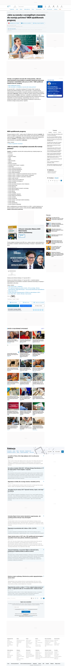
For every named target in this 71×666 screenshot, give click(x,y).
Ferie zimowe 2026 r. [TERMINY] (15, 273)
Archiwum (55, 639)
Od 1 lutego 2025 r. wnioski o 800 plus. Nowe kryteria (19, 280)
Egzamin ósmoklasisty (24, 438)
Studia (17, 437)
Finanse (8, 639)
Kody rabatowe (56, 640)
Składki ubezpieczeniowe (49, 640)
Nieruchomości (49, 9)
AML (45, 632)
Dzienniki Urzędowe (29, 640)
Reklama (52, 650)
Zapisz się (55, 95)
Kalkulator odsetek (38, 641)
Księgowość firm (10, 625)
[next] (43, 584)
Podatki (8, 626)
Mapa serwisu (57, 650)
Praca (27, 631)
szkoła (17, 285)
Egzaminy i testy (28, 437)
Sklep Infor (27, 632)
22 (59, 180)
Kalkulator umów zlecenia (51, 171)
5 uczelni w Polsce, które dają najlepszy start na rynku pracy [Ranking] (54, 135)
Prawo (33, 9)
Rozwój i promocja (10, 641)
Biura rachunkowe (48, 625)
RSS (43, 650)
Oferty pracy (56, 645)
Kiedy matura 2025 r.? (13, 277)
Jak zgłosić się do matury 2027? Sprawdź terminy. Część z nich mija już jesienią (54, 143)
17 (48, 180)
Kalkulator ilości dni (38, 639)
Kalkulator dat (38, 638)
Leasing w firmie (38, 631)
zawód (14, 285)
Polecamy (48, 215)
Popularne (50, 132)
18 (50, 180)
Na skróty (56, 636)
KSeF (60, 9)
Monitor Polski (28, 639)
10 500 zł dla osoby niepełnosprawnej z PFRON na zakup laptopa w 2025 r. (24, 278)
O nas (8, 650)
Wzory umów (56, 641)
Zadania (8, 640)
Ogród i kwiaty (56, 631)
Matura (18, 438)
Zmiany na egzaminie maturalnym (15, 130)
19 (52, 180)
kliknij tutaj (31, 602)
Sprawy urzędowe (29, 630)
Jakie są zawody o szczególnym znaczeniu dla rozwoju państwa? (22, 87)
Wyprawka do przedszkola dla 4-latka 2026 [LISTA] (54, 159)
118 (41, 584)
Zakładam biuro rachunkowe (49, 626)
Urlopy (18, 630)
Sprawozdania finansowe (49, 631)
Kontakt (47, 650)
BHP (17, 631)
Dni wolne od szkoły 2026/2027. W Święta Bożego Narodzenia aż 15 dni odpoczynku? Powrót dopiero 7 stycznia (54, 137)
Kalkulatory (51, 170)
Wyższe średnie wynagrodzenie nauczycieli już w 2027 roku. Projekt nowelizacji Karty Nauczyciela (54, 165)
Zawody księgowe (10, 631)
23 (61, 180)
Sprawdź (21, 222)
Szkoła (14, 437)
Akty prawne (28, 636)
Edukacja (55, 9)
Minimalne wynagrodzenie (49, 639)
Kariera (39, 650)
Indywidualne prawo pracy (21, 626)
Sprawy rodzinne (28, 626)
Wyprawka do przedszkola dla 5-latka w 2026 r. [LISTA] (54, 146)
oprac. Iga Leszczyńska (12, 28)
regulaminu (26, 595)
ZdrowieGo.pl (56, 638)
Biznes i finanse (38, 626)
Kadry (17, 9)
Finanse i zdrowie (38, 632)
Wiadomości (56, 626)
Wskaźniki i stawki (48, 636)
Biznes (21, 9)
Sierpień (57, 178)
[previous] (31, 584)
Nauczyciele (22, 437)
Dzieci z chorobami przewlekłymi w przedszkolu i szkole (53, 162)
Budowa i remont (57, 630)
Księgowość (12, 9)
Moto (44, 9)
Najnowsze (55, 132)
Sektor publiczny (27, 9)
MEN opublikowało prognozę (14, 85)
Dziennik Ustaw (28, 638)
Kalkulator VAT (38, 640)
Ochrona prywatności (15, 650)
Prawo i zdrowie (28, 633)
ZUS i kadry (9, 630)
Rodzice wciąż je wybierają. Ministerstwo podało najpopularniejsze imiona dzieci (54, 154)
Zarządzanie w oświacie (11, 438)
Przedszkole (9, 437)
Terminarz (51, 178)
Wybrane (59, 132)
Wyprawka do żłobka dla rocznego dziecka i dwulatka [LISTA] (54, 140)
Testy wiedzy (31, 438)
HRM (17, 632)
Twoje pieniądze (38, 9)
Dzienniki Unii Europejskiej (30, 641)
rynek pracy (10, 285)
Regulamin (35, 650)
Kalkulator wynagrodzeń (51, 172)
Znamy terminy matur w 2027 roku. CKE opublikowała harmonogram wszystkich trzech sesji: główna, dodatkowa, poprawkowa (54, 148)
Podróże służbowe (48, 641)
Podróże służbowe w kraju (49, 638)
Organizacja (9, 638)
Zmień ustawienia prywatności (25, 650)
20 (54, 180)
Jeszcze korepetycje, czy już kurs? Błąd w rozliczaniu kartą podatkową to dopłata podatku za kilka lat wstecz (54, 151)
